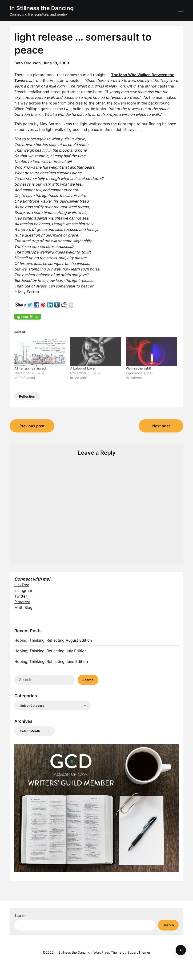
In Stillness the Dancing (42, 8)
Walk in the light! (138, 368)
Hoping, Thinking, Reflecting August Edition (53, 640)
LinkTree (21, 584)
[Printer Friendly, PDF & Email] (27, 317)
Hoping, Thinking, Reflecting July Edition (50, 650)
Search (20, 916)
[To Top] (181, 950)
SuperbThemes (139, 952)
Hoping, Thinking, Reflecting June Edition (51, 661)
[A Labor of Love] (95, 351)
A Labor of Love (82, 368)
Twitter (20, 596)
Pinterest (22, 601)
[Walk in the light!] (151, 351)
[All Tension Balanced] (39, 351)
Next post (161, 426)
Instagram (23, 590)
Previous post (32, 426)
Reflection (27, 396)
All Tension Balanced (30, 368)
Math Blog (23, 607)
